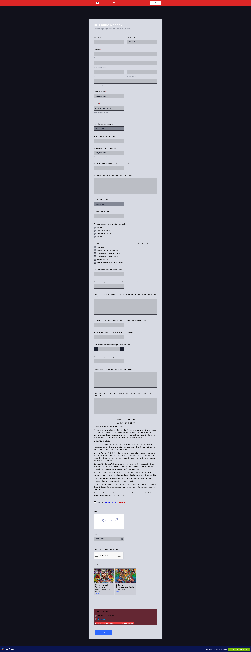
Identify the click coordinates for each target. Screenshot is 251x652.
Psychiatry (100, 247)
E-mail (97, 104)
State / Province (131, 76)
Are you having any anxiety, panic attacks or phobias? (114, 332)
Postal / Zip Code (99, 85)
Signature (98, 511)
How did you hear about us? (104, 124)
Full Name (98, 37)
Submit (103, 632)
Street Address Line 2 (100, 67)
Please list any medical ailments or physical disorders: (114, 369)
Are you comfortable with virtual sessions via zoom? (113, 163)
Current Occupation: (101, 212)
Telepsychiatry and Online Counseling (110, 262)
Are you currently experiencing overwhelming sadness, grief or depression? (121, 320)
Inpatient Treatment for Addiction (108, 256)
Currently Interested (103, 230)
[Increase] (122, 349)
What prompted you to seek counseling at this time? (113, 175)
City (95, 76)
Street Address (98, 58)
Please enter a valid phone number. (104, 157)
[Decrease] (96, 349)
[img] (109, 519)
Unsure (99, 227)
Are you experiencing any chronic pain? (108, 270)
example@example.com (101, 112)
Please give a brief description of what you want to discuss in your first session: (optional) (123, 394)
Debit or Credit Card (108, 616)
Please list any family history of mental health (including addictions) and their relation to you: (125, 295)
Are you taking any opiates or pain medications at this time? (116, 282)
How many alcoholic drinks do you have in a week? (112, 345)
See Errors (155, 3)
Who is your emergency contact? (106, 136)
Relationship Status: (101, 200)
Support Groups (102, 259)
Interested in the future (104, 233)
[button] (122, 539)
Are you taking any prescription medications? (110, 357)
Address (97, 50)
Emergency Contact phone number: (107, 148)
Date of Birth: (132, 37)
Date (95, 543)
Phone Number (100, 92)
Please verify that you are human (106, 549)
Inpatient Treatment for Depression (109, 253)
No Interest (100, 236)
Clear (120, 527)
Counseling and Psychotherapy (108, 250)
